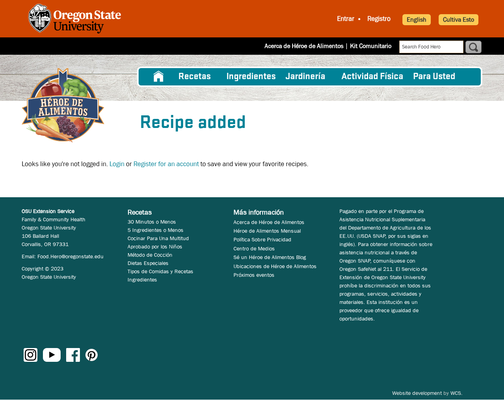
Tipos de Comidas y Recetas (160, 271)
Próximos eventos (253, 274)
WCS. (456, 392)
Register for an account (166, 164)
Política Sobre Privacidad (262, 239)
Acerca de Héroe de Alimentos (304, 46)
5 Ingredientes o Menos (155, 229)
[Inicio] (63, 105)
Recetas (194, 76)
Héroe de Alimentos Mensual (267, 230)
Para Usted (434, 76)
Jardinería (305, 76)
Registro (379, 19)
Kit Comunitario (370, 46)
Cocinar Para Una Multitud (158, 238)
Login (116, 164)
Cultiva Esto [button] (458, 19)
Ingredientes (251, 76)
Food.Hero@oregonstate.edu (70, 256)
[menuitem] (158, 77)
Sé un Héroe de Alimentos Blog (269, 257)
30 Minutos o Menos (152, 221)
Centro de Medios (254, 248)
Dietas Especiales (148, 263)
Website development (417, 392)
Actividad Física (372, 76)
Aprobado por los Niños (155, 246)
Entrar (345, 19)
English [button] (416, 19)
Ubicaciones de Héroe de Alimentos (275, 266)
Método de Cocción (150, 254)
